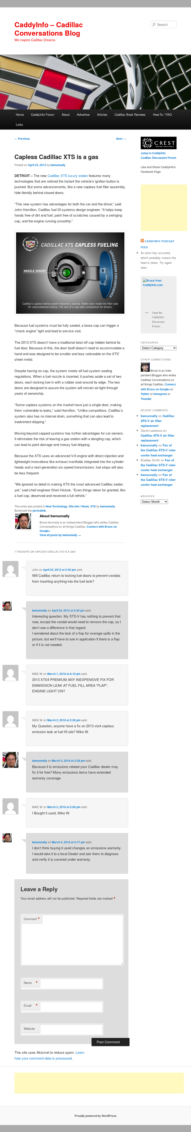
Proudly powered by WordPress (95, 1116)
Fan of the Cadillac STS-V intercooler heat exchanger (158, 450)
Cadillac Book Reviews (130, 114)
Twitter (145, 394)
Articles (102, 114)
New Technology (56, 506)
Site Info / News (79, 506)
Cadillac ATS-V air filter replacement (157, 421)
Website (29, 1028)
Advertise (83, 114)
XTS (93, 506)
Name (31, 982)
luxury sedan (78, 175)
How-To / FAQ (162, 114)
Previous (22, 138)
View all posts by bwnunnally (60, 535)
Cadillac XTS (57, 175)
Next (121, 138)
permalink (39, 510)
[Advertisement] (164, 207)
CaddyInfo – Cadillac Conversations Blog (48, 28)
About (66, 114)
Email (31, 1005)
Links (19, 124)
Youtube (146, 399)
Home (20, 114)
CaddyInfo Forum (42, 114)
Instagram (160, 394)
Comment (32, 919)
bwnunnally (58, 165)
